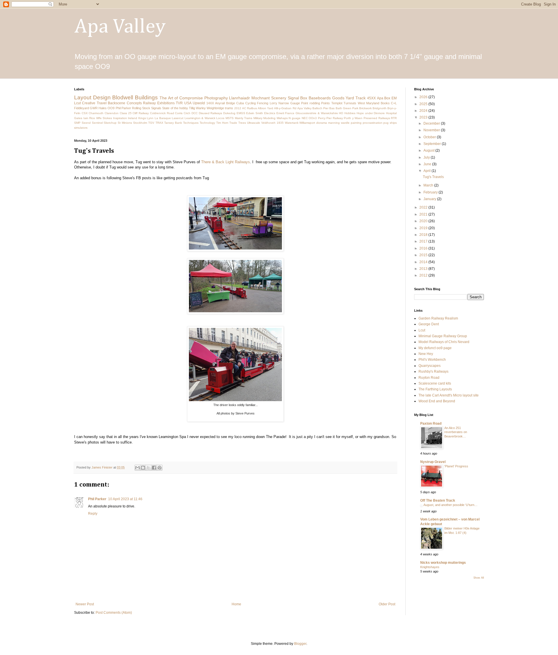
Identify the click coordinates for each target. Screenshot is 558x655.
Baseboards (320, 98)
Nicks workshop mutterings (443, 563)
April (427, 171)
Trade (233, 122)
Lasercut (177, 118)
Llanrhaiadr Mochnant (249, 98)
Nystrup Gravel (433, 462)
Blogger (300, 644)
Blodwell (122, 97)
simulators (80, 127)
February (431, 192)
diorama (321, 122)
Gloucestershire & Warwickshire (317, 113)
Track (360, 98)
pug (386, 122)
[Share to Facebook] (154, 468)
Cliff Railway (141, 113)
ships (393, 122)
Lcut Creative (84, 103)
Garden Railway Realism (438, 318)
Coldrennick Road (162, 113)
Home (236, 604)
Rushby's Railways (433, 371)
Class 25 (126, 113)
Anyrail (220, 103)
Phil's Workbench (432, 360)
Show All (478, 577)
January (430, 199)
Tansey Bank (173, 122)
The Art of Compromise (181, 98)
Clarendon (112, 113)
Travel (102, 103)
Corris (179, 113)
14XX (210, 103)
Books (385, 103)
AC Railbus (249, 108)
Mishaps (282, 118)
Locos (220, 118)
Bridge (230, 103)
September (432, 144)
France (289, 113)
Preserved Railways (377, 118)
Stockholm (140, 122)
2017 (423, 241)
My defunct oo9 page (435, 348)
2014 (423, 262)
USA (188, 103)
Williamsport (307, 122)
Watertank (291, 122)
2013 (423, 269)
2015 (423, 255)
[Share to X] (148, 468)
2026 (423, 97)
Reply (92, 514)
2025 (423, 104)
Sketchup (110, 122)
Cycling (250, 103)
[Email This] (137, 468)
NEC (305, 118)
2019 (423, 228)
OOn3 (313, 118)
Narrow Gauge (289, 103)
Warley (201, 108)
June (427, 164)
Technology (207, 122)
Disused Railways (210, 113)
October (430, 137)
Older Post (387, 604)
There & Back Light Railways (225, 162)
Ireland (132, 118)
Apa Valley (120, 27)
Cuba (240, 103)
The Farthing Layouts (435, 389)
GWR (94, 108)
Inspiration (120, 118)
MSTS (230, 118)
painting (356, 122)
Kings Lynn (146, 118)
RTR (394, 118)
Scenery (278, 98)
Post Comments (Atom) (114, 613)
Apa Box (384, 98)
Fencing (262, 103)
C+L (394, 103)
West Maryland (368, 103)
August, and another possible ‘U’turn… (450, 505)
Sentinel (97, 122)
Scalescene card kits (435, 383)
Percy (322, 118)
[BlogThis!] (143, 468)
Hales (103, 108)
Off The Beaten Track (437, 500)
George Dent (429, 324)
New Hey (426, 354)
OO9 (111, 108)
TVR (179, 103)
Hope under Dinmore (371, 113)
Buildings (146, 97)
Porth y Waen (353, 118)
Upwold (199, 103)
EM (394, 98)
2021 (423, 214)
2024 (423, 111)
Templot (336, 103)
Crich (187, 113)
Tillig (192, 108)
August (429, 150)
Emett (280, 113)
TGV (151, 122)
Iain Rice (89, 118)
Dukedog (229, 113)
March (428, 185)
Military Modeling (264, 118)
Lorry (273, 103)
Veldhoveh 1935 (272, 122)
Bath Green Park (347, 108)
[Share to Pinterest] (159, 468)
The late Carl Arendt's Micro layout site (449, 395)
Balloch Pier (320, 108)
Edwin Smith (254, 113)
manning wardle (339, 122)
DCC (195, 113)
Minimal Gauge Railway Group (443, 336)
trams (229, 108)
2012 (237, 108)
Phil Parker (123, 108)
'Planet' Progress (456, 466)
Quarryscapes (430, 366)
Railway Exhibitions (158, 103)
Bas (332, 108)
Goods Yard (343, 98)
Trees (242, 122)
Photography (216, 98)
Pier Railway (334, 118)
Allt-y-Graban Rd (285, 108)
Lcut (422, 330)
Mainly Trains (244, 118)
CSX (85, 113)
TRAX (159, 122)
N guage (295, 118)
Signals (156, 108)
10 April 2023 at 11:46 (125, 499)
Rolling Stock (141, 108)
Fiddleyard (81, 108)
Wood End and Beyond (437, 401)
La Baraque (163, 118)
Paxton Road (430, 423)
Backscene (116, 103)
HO (341, 113)
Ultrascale (253, 122)
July (427, 157)
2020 (423, 221)
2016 (423, 248)
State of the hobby (175, 108)
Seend (86, 122)
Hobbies (349, 113)
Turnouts (350, 103)
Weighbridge (215, 108)
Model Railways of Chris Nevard (444, 342)
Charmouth (96, 113)
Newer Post (85, 604)
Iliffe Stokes (104, 118)
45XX (371, 98)
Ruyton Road (429, 378)
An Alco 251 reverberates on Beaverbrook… (455, 432)
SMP (77, 122)
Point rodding (310, 103)
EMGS (241, 113)
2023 (423, 117)
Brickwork (365, 108)
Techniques (190, 122)
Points (325, 103)
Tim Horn (222, 122)
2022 (423, 207)
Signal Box (297, 98)
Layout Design (92, 97)
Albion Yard (265, 108)
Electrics (269, 113)
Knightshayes (429, 567)
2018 (423, 235)
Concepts (134, 103)
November (432, 130)
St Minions (125, 122)
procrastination (372, 122)
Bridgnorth (380, 108)
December (432, 123)
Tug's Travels (433, 177)
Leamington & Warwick (200, 118)
